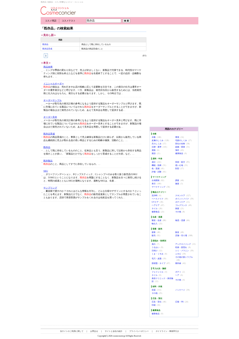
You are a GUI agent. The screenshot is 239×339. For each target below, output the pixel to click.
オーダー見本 (50, 117)
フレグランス (181, 205)
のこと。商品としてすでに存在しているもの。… (71, 164)
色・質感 (155, 168)
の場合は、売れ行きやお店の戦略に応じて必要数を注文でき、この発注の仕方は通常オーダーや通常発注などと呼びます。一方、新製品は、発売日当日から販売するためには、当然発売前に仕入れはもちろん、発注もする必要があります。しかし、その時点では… (92, 90)
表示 (154, 184)
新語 (154, 153)
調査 (177, 180)
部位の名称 (180, 144)
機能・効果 (156, 165)
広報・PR (179, 302)
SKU (45, 171)
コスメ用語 (50, 21)
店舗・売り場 (181, 235)
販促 (177, 232)
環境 (177, 137)
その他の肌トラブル (184, 257)
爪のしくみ (156, 144)
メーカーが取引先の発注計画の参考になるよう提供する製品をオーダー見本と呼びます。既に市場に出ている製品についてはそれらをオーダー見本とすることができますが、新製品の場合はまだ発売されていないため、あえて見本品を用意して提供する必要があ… (92, 123)
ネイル (155, 208)
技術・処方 (180, 162)
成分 (154, 162)
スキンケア (180, 195)
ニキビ (178, 254)
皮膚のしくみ (157, 140)
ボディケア (180, 202)
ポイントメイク (182, 199)
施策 (177, 184)
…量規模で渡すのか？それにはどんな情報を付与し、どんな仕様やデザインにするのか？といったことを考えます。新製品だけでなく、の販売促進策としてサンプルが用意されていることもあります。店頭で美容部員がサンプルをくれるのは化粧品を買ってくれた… (92, 194)
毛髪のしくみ (181, 140)
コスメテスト (68, 21)
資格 (154, 150)
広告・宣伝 (156, 302)
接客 (154, 232)
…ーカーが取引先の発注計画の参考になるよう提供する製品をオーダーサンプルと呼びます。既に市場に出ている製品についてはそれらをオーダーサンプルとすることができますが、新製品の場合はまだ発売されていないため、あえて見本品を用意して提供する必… (92, 106)
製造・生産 (156, 220)
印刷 (154, 305)
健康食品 (179, 153)
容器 (154, 290)
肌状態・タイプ (158, 263)
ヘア (177, 275)
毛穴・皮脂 (156, 258)
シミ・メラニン (182, 250)
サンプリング (50, 188)
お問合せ (94, 331)
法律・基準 (156, 147)
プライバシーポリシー (139, 331)
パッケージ (180, 290)
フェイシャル (157, 272)
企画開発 (155, 180)
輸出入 (155, 223)
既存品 (45, 44)
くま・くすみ (157, 254)
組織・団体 (180, 147)
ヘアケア (155, 205)
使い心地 (179, 165)
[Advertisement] (65, 228)
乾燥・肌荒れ (181, 247)
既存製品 (48, 161)
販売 (154, 235)
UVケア (155, 202)
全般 (154, 137)
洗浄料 (155, 195)
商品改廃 (48, 67)
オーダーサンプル (52, 100)
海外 (177, 150)
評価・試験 (156, 172)
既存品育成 (47, 49)
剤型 (177, 168)
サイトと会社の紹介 (113, 331)
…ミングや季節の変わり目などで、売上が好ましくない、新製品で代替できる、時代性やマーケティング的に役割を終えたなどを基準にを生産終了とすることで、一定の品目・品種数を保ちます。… (92, 73)
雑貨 (177, 208)
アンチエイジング (183, 244)
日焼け (155, 250)
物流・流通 (180, 220)
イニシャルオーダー (53, 83)
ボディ (178, 272)
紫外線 (178, 263)
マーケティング (158, 187)
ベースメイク (157, 199)
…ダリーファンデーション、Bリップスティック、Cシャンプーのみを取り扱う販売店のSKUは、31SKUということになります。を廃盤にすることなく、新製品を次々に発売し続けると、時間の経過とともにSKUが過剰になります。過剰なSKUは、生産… (92, 177)
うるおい (155, 247)
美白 (154, 244)
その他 (178, 212)
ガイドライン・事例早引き (167, 331)
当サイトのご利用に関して (71, 331)
